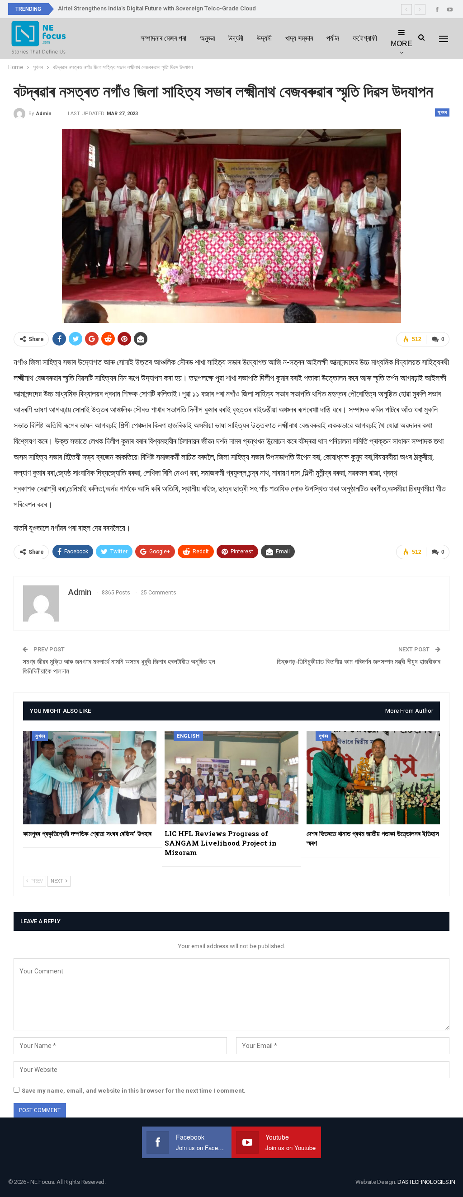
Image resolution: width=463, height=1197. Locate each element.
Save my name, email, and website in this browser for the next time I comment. (134, 1090)
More (401, 43)
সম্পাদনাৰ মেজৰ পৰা (163, 38)
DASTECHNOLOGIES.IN (426, 1181)
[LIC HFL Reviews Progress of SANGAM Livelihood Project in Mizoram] (231, 778)
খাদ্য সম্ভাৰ (299, 38)
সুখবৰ (442, 112)
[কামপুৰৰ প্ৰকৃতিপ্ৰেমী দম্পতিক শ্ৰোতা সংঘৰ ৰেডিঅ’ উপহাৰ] (89, 778)
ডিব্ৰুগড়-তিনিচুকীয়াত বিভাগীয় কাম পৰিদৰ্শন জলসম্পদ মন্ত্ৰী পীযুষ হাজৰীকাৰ (358, 662)
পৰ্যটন (332, 38)
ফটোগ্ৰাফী (365, 38)
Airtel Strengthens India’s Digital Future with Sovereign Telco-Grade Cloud (157, 8)
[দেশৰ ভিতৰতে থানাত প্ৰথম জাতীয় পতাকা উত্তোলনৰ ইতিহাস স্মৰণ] (373, 778)
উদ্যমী (235, 38)
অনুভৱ (207, 38)
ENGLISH (188, 736)
